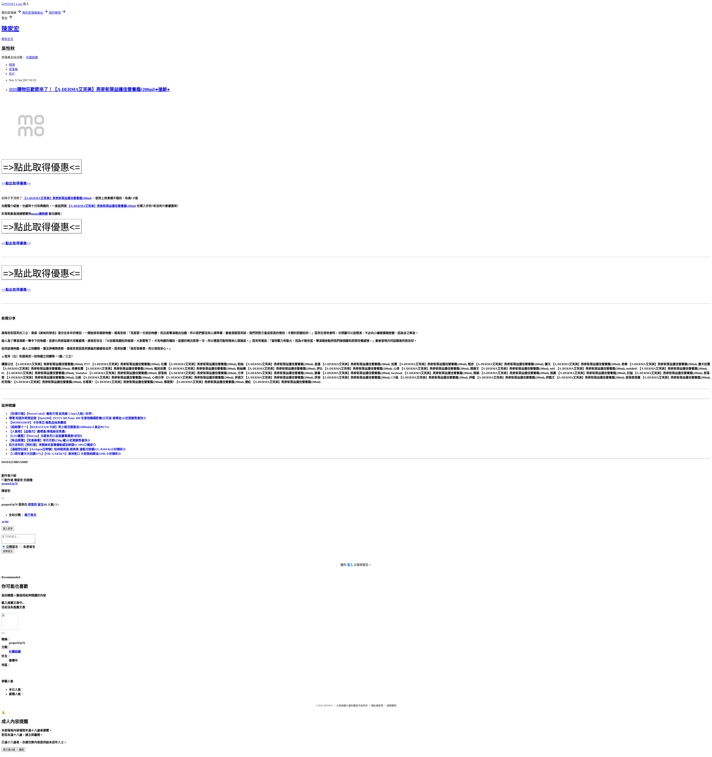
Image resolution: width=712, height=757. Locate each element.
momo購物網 (39, 213)
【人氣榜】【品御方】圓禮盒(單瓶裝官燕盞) (37, 431)
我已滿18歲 (9, 749)
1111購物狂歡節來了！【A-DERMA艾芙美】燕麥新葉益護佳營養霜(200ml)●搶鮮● (89, 89)
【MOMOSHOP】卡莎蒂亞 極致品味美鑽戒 (37, 422)
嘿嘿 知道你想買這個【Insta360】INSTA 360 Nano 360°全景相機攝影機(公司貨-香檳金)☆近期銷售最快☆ (77, 418)
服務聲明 (391, 705)
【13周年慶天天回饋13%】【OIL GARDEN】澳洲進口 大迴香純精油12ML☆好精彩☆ (65, 453)
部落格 (13, 69)
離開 (21, 749)
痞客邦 (32, 504)
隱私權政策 (377, 705)
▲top (5, 521)
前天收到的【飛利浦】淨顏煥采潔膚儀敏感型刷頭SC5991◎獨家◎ (52, 444)
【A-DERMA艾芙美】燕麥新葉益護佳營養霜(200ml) (57, 198)
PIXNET (328, 705)
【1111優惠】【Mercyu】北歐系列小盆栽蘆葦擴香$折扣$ (45, 435)
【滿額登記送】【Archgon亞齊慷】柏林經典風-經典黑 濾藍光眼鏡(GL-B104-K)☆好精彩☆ (67, 449)
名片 (12, 73)
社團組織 (32, 57)
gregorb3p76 (9, 483)
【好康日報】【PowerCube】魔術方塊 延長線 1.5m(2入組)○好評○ (51, 413)
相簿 (12, 64)
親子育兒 (30, 514)
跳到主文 (7, 39)
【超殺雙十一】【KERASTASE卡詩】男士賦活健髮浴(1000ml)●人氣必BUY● (59, 427)
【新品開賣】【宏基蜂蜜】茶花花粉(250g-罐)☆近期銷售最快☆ (49, 440)
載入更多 (8, 528)
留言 (41, 504)
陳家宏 (10, 28)
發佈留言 (8, 551)
